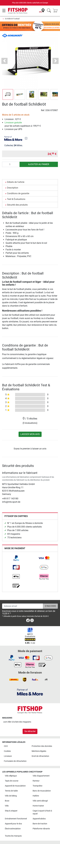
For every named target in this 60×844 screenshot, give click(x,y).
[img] (26, 138)
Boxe (7, 801)
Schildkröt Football (12, 19)
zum (17, 722)
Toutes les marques (13, 836)
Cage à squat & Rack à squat (42, 812)
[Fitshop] (18, 10)
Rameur (36, 781)
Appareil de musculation (15, 786)
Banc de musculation (42, 791)
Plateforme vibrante (41, 828)
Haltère (36, 796)
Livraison (8, 756)
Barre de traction (40, 824)
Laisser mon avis (30, 434)
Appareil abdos (39, 819)
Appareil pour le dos (13, 824)
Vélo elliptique (11, 776)
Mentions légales (39, 751)
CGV (6, 746)
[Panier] (56, 10)
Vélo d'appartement (41, 776)
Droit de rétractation (40, 756)
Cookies (7, 751)
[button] (8, 94)
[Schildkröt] (12, 35)
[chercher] (49, 11)
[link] (16, 558)
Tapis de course (11, 781)
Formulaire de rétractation (15, 761)
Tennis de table (11, 791)
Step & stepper (11, 811)
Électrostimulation (13, 828)
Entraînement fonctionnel (16, 819)
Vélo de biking (11, 796)
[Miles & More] (30, 692)
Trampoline (37, 786)
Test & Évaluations (16, 199)
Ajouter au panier (38, 164)
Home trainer (38, 806)
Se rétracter (30, 731)
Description (12, 187)
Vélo (7, 806)
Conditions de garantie (18, 193)
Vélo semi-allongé (40, 801)
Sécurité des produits (17, 204)
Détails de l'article (15, 182)
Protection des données (42, 746)
